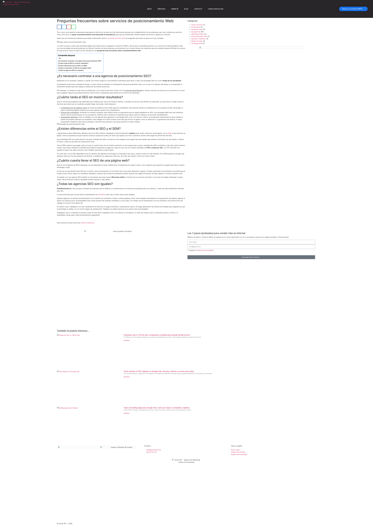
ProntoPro (101, 194)
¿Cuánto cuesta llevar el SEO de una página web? (74, 68)
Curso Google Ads (215, 9)
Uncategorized (196, 43)
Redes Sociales (196, 41)
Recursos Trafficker (198, 39)
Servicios (161, 9)
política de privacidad (256, 263)
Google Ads (195, 32)
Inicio (149, 9)
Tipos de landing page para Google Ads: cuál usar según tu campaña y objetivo (157, 408)
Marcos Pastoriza (87, 223)
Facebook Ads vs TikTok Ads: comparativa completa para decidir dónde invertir (157, 335)
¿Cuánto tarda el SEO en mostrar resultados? (73, 63)
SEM (169, 133)
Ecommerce (195, 27)
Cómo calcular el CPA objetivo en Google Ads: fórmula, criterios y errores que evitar (159, 371)
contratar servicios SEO (116, 38)
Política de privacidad (205, 250)
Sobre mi (174, 9)
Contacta (198, 9)
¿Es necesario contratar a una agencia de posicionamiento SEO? (79, 61)
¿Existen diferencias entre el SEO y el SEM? (72, 65)
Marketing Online (197, 34)
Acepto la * (201, 250)
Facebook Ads (196, 29)
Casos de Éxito (197, 25)
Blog (186, 9)
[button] (59, 27)
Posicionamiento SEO (199, 36)
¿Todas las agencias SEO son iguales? (71, 70)
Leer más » (127, 340)
